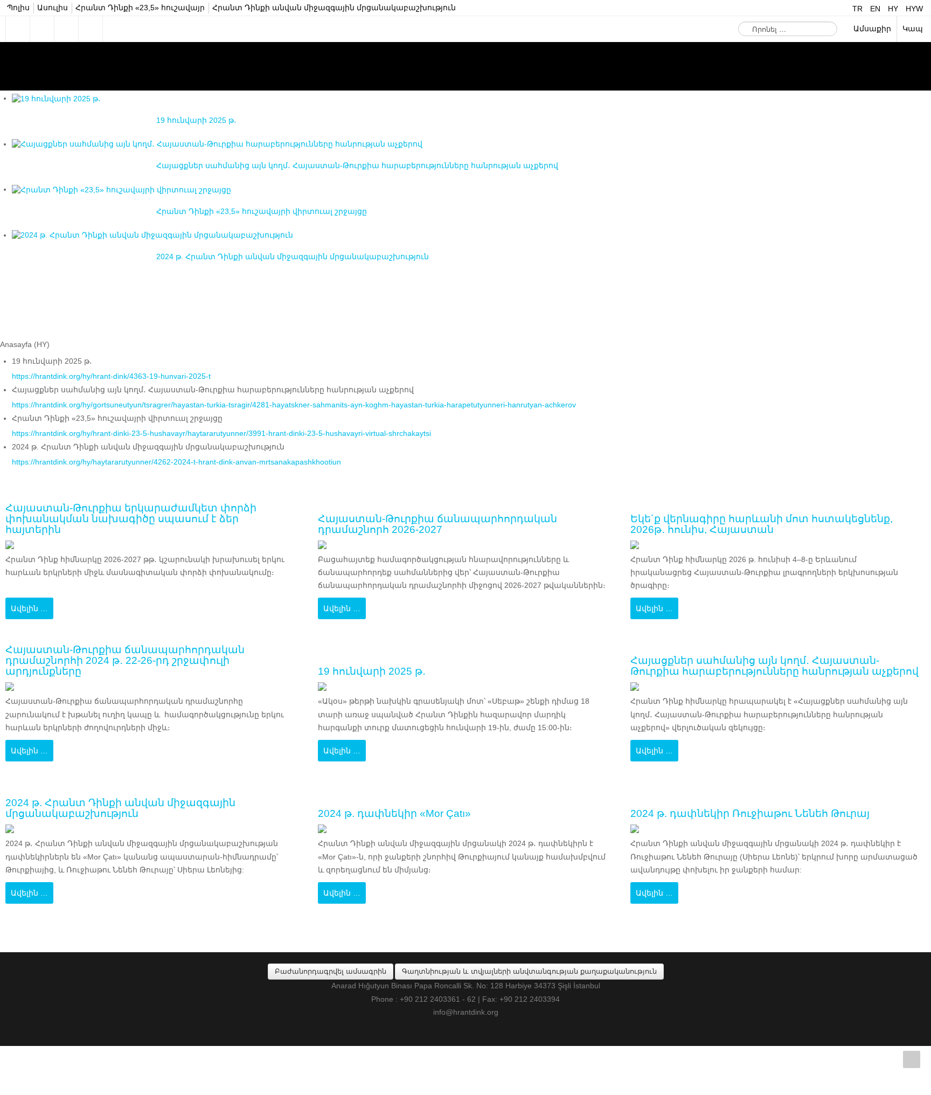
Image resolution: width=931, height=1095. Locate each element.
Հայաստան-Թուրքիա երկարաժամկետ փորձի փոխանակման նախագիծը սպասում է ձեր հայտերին (140, 519)
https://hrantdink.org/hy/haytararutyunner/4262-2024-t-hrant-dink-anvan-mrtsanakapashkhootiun (176, 462)
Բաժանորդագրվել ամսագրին (330, 971)
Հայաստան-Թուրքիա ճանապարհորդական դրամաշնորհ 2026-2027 (446, 524)
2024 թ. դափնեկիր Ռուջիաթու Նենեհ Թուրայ (761, 813)
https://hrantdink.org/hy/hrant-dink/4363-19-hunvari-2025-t (111, 376)
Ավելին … (29, 608)
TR (858, 9)
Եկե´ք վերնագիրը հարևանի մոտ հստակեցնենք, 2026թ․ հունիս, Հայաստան (772, 524)
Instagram (66, 29)
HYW (914, 9)
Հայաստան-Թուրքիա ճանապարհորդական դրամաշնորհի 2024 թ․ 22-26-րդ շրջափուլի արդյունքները (133, 660)
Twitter (42, 29)
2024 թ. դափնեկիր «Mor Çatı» (402, 813)
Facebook (18, 29)
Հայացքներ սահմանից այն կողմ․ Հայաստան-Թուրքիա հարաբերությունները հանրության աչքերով (765, 660)
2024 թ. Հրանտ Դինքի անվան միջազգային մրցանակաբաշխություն (130, 808)
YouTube (90, 29)
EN (876, 9)
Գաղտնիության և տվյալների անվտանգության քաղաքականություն (529, 971)
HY (894, 9)
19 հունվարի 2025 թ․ (377, 671)
